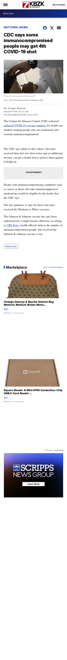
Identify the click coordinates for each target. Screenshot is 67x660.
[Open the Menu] (5, 5)
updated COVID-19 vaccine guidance (25, 125)
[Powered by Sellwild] (58, 450)
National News (16, 27)
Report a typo (11, 246)
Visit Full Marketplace (53, 267)
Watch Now (58, 5)
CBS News (13, 225)
